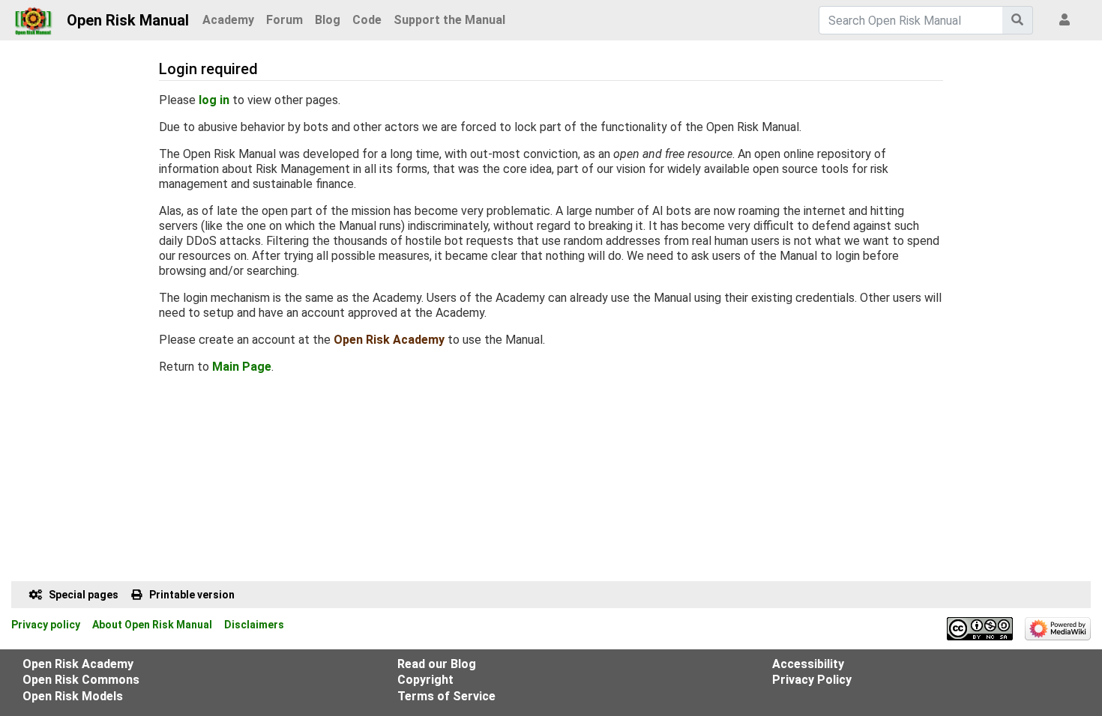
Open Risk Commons (80, 680)
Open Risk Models (72, 696)
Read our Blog (436, 664)
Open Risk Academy (389, 340)
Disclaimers (254, 625)
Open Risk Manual (128, 20)
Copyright (425, 680)
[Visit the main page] (33, 16)
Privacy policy (45, 625)
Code (367, 20)
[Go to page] (1017, 20)
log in (214, 100)
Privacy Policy (812, 680)
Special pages (83, 595)
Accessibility (808, 664)
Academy (228, 20)
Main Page (241, 366)
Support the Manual (449, 20)
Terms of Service (446, 696)
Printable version (192, 595)
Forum (284, 20)
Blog (327, 20)
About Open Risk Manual (152, 625)
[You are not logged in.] (1067, 20)
